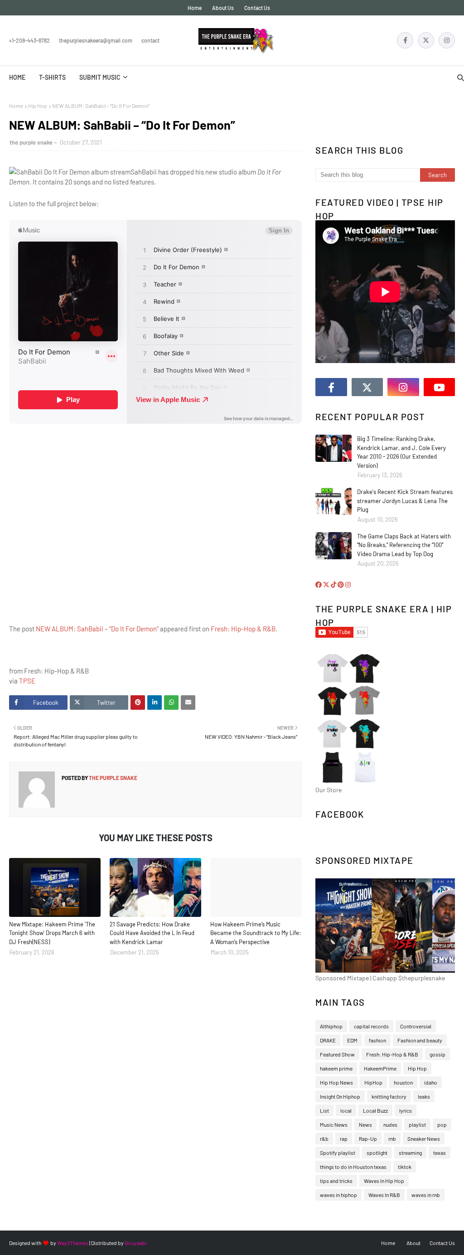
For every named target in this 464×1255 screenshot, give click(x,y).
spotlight (377, 1152)
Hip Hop (37, 105)
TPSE (27, 681)
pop (442, 1124)
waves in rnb (425, 1195)
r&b (324, 1138)
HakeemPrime (380, 1068)
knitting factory (389, 1096)
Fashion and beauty (419, 1040)
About (413, 1243)
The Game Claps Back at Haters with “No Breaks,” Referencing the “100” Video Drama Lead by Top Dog (404, 545)
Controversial (415, 1026)
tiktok (404, 1166)
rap (344, 1138)
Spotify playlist (337, 1152)
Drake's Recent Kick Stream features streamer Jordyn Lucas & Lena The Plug (405, 500)
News (365, 1124)
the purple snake (31, 142)
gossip (437, 1054)
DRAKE (328, 1040)
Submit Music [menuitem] (100, 77)
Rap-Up (368, 1138)
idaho (430, 1082)
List (324, 1110)
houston (403, 1082)
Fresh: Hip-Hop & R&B (243, 629)
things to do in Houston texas (353, 1166)
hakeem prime (336, 1068)
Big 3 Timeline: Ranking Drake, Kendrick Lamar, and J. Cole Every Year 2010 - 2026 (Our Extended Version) (401, 452)
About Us (223, 8)
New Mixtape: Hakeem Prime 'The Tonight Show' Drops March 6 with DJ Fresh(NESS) (52, 933)
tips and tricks (336, 1180)
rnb (392, 1138)
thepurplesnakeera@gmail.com (95, 40)
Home (195, 8)
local (346, 1110)
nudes (390, 1124)
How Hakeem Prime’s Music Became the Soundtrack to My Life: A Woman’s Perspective (255, 933)
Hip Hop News (336, 1082)
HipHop (373, 1082)
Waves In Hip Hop (384, 1180)
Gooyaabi (136, 1243)
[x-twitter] (426, 40)
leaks (424, 1096)
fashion (377, 1040)
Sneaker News (423, 1138)
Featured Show (337, 1054)
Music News (334, 1124)
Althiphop (331, 1026)
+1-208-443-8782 (29, 40)
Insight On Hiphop (340, 1096)
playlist (417, 1124)
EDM (352, 1040)
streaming (410, 1152)
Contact (150, 40)
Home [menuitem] (17, 77)
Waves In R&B (384, 1195)
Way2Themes (72, 1243)
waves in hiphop (338, 1195)
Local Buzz (375, 1110)
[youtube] (439, 387)
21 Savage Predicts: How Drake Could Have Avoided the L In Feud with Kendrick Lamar (152, 933)
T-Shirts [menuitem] (52, 77)
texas (439, 1152)
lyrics (405, 1110)
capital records (371, 1026)
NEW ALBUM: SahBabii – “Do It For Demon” (97, 629)
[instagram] (447, 40)
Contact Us (257, 8)
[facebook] (405, 40)
